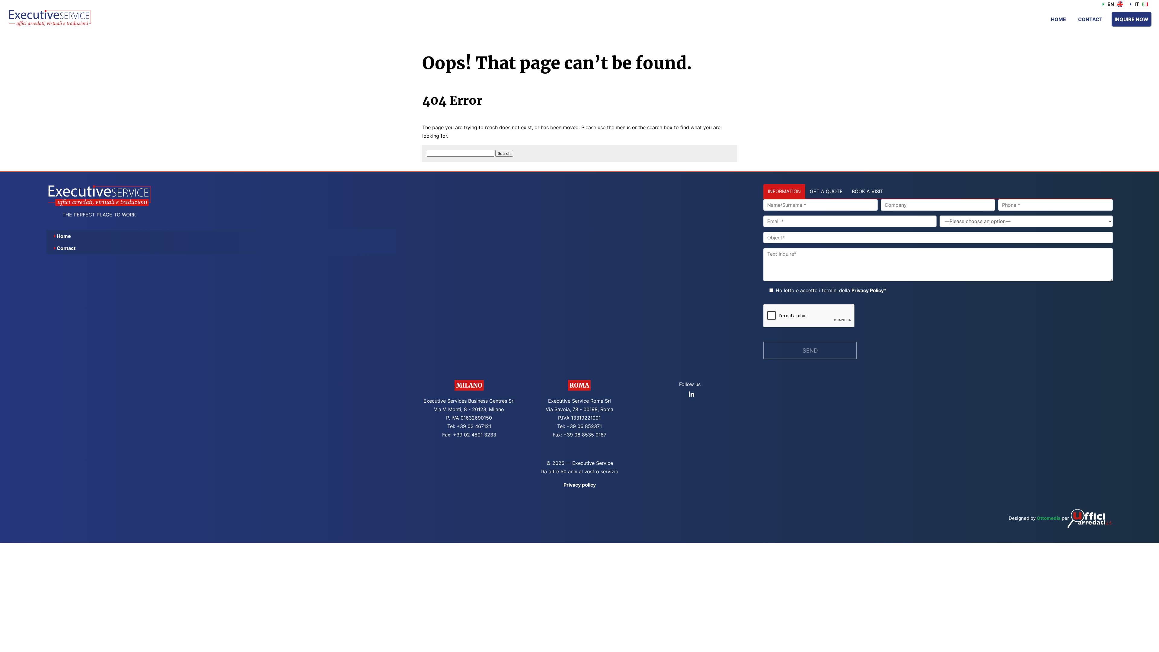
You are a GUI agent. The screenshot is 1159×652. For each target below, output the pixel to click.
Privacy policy (580, 485)
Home (1058, 19)
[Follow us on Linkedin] (691, 394)
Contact (1090, 19)
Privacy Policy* (868, 290)
